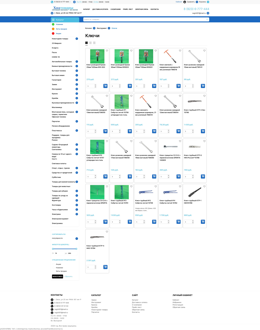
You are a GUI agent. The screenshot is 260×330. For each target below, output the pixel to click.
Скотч (54, 159)
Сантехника (56, 149)
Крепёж (55, 98)
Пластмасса (57, 130)
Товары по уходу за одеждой (60, 197)
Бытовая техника (59, 71)
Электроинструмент (60, 219)
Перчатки (56, 121)
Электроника (57, 223)
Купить (105, 86)
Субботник (56, 177)
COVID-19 (56, 57)
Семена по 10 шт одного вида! (62, 155)
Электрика (56, 214)
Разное (54, 140)
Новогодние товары (60, 39)
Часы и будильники (60, 210)
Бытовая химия (58, 75)
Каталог (86, 9)
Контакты (155, 9)
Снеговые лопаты (59, 163)
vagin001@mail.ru (199, 13)
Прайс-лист (128, 9)
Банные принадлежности (62, 66)
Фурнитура (56, 200)
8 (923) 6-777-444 (61, 2)
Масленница (57, 107)
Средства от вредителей (62, 173)
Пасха (54, 52)
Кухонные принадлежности (63, 103)
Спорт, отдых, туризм (61, 168)
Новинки (59, 24)
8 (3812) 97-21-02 (61, 306)
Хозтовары (56, 205)
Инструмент (57, 89)
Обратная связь (141, 9)
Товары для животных (61, 186)
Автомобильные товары (62, 62)
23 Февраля (56, 43)
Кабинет (176, 300)
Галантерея (56, 80)
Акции (58, 33)
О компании (116, 9)
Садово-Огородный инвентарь (60, 146)
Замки (54, 84)
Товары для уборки (60, 191)
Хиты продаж (61, 29)
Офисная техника (59, 117)
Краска (55, 94)
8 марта (55, 48)
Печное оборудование (61, 126)
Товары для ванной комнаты (63, 182)
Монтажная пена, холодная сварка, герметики (63, 113)
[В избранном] (107, 50)
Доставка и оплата (100, 9)
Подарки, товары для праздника (60, 136)
